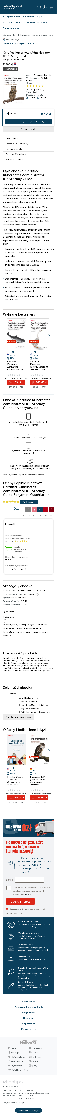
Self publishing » (25, 982)
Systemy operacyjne (25, 624)
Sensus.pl (15, 1052)
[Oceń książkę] (40, 86)
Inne (39, 628)
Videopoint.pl (17, 1061)
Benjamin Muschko (42, 75)
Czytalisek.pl (16, 1066)
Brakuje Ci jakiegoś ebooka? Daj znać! (33, 969)
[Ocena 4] (36, 86)
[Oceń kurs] (11, 501)
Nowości (31, 22)
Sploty (34, 1066)
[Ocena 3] (33, 86)
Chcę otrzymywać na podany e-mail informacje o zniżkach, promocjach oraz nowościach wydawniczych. (31, 891)
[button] (49, 336)
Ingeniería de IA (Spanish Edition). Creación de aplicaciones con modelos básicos (38, 782)
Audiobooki (28, 16)
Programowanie (23, 632)
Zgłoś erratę (8, 611)
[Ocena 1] (27, 86)
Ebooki (17, 16)
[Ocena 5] (39, 86)
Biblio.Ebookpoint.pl (19, 1070)
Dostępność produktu (16, 154)
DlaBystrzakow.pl (18, 1057)
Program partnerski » (28, 921)
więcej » (28, 894)
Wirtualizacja (42, 624)
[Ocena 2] (30, 86)
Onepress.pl (36, 1048)
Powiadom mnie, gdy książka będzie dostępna (28, 122)
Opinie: (37, 89)
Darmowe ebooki (11, 28)
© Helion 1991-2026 (11, 1086)
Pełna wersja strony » (28, 1110)
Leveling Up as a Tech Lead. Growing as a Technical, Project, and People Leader (16, 782)
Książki (38, 16)
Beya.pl (34, 1061)
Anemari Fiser (13, 784)
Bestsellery (41, 22)
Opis (12, 138)
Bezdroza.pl (36, 1057)
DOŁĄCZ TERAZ (20, 901)
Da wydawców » (25, 944)
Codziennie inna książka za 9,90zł (18, 43)
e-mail (9, 879)
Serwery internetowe (25, 628)
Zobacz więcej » (14, 913)
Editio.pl (34, 1052)
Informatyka (8, 624)
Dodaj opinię (29, 502)
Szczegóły (14, 149)
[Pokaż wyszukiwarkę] (39, 7)
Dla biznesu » (24, 956)
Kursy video (8, 22)
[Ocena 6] (42, 86)
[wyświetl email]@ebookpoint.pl (37, 1093)
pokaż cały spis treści (19, 717)
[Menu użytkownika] (45, 7)
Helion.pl (14, 1048)
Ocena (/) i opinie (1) (17, 143)
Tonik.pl (21, 1102)
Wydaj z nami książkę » (28, 933)
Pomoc (39, 474)
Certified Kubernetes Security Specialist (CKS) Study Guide (39, 365)
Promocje (20, 22)
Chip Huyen (34, 784)
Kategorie (8, 16)
